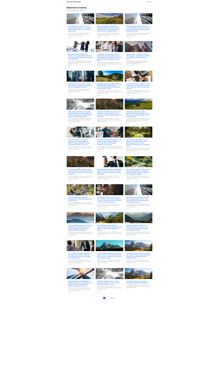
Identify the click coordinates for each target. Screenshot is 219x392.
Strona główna (149, 1)
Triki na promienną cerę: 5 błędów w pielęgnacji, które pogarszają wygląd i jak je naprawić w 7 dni (80, 199)
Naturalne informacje (74, 2)
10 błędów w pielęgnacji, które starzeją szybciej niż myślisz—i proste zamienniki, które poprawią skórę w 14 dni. (108, 283)
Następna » (112, 298)
